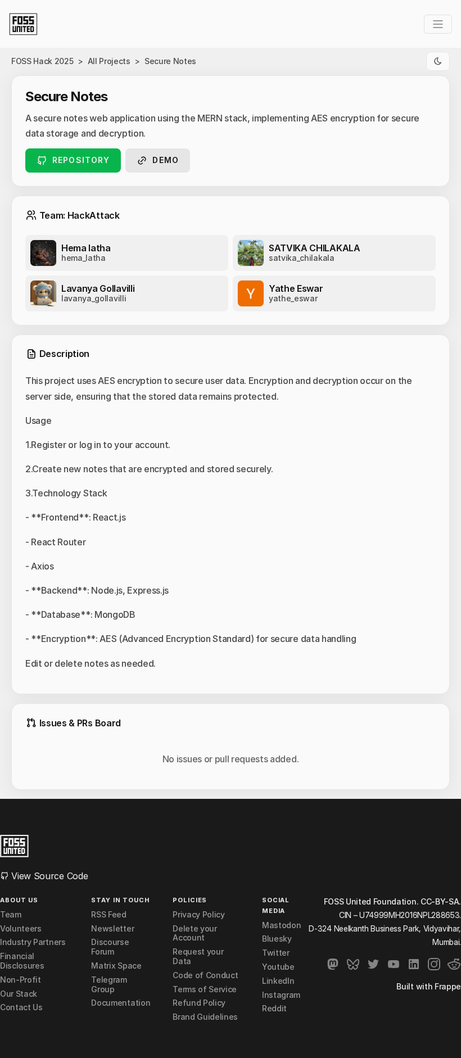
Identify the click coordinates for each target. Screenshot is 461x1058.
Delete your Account (194, 933)
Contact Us (21, 1007)
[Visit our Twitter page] (373, 964)
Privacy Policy (199, 914)
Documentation (120, 1002)
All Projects (109, 61)
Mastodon (281, 925)
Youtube (278, 966)
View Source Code (48, 875)
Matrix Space (116, 965)
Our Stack (18, 993)
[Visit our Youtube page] (393, 964)
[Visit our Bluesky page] (353, 964)
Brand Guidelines (205, 1016)
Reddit (274, 1008)
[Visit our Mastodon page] (333, 964)
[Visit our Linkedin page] (414, 964)
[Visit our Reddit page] (454, 964)
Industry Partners (33, 942)
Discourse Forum (110, 947)
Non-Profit (20, 979)
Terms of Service (205, 989)
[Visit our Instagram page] (434, 964)
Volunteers (21, 928)
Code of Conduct (205, 975)
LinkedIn (278, 980)
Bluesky (277, 938)
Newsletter (112, 928)
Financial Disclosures (22, 961)
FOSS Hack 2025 (42, 61)
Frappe (448, 986)
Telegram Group (108, 984)
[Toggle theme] (438, 61)
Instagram (281, 995)
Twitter (276, 952)
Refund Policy (199, 1002)
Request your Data (198, 956)
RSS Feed (108, 914)
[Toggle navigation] (438, 24)
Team (10, 914)
